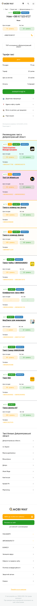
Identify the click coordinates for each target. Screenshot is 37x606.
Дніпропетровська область (27, 9)
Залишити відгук (18, 91)
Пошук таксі (13, 9)
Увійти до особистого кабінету (14, 516)
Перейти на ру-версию (18, 589)
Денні (18, 59)
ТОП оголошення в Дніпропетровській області (18, 46)
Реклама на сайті (10, 522)
